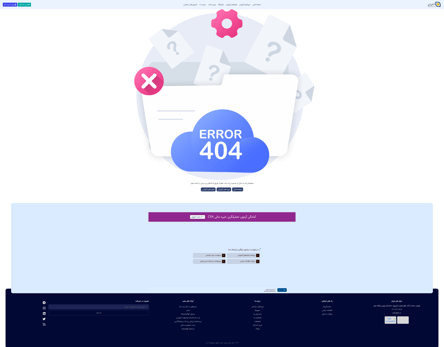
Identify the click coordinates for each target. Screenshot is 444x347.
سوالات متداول (327, 314)
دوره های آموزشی (224, 189)
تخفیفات (257, 321)
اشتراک (98, 312)
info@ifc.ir (396, 313)
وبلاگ (258, 328)
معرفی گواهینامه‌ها (188, 314)
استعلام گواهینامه (188, 328)
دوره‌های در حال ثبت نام (188, 306)
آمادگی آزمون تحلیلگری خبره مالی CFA (232, 216)
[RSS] (30, 324)
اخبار (188, 310)
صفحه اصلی (237, 189)
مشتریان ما (257, 314)
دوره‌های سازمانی (257, 306)
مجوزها (257, 310)
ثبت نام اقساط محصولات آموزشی (188, 317)
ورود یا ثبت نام (9, 4)
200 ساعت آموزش (197, 216)
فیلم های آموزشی (208, 189)
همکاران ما (257, 317)
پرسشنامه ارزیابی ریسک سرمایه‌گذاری (188, 321)
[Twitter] (30, 319)
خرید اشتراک (23, 4)
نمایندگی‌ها (327, 306)
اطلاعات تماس (327, 310)
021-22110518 (397, 309)
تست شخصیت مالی (188, 325)
